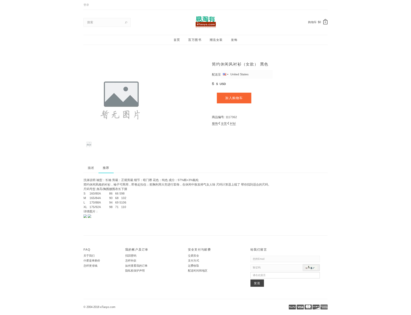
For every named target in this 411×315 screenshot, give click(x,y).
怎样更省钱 (90, 265)
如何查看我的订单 (136, 265)
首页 (177, 40)
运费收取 (193, 265)
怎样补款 (130, 260)
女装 (224, 123)
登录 (86, 4)
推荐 (106, 167)
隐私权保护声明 (135, 270)
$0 (319, 22)
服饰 (215, 123)
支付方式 (193, 260)
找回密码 (130, 255)
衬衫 (233, 123)
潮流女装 (216, 40)
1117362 (231, 117)
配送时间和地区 (197, 270)
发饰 (234, 40)
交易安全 (193, 255)
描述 (91, 167)
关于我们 (89, 255)
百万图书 (194, 40)
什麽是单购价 (91, 260)
